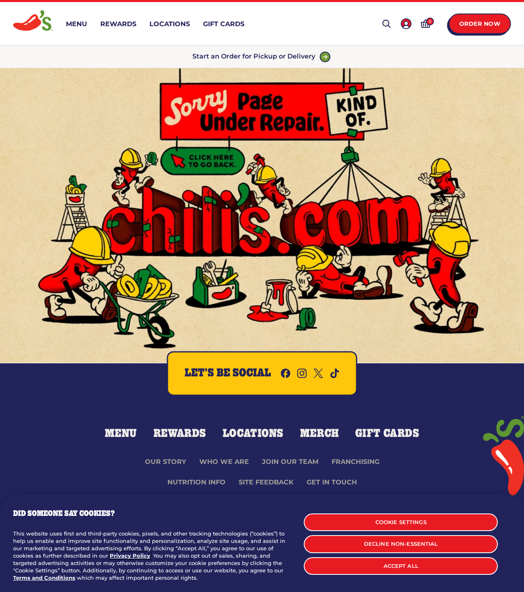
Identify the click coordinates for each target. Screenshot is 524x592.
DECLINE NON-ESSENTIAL (401, 543)
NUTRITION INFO (196, 482)
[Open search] (386, 24)
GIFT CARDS (387, 433)
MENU (121, 433)
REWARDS (180, 433)
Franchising (355, 462)
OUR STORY (165, 462)
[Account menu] (406, 23)
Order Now (480, 23)
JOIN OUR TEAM (290, 462)
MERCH (319, 433)
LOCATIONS (253, 433)
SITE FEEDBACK (266, 482)
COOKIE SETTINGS (401, 522)
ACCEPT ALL (401, 566)
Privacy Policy (130, 555)
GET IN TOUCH (332, 482)
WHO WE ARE (224, 462)
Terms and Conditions (44, 577)
